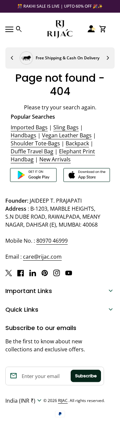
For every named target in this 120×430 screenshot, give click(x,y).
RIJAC (63, 400)
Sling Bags (66, 127)
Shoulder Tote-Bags (35, 143)
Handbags (23, 135)
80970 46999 (52, 240)
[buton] (24, 401)
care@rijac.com (42, 256)
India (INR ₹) (24, 401)
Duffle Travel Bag (32, 151)
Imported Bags (29, 127)
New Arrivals (55, 159)
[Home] (60, 28)
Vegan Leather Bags (67, 135)
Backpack (77, 143)
